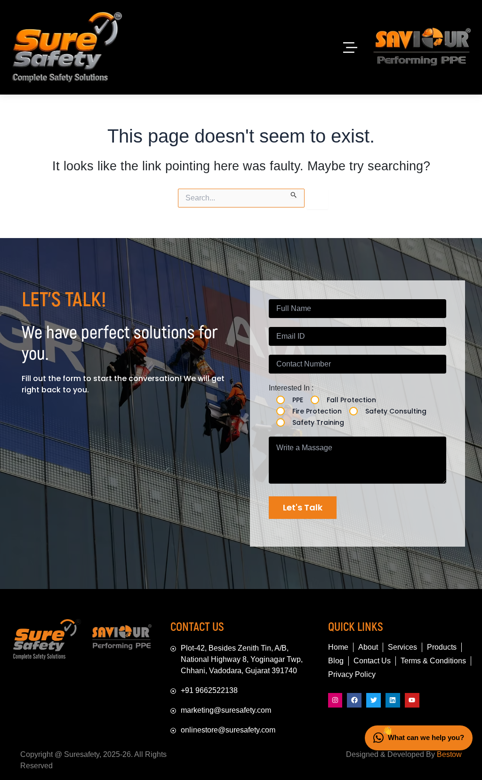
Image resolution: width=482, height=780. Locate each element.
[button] (350, 47)
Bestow (449, 754)
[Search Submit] (293, 193)
